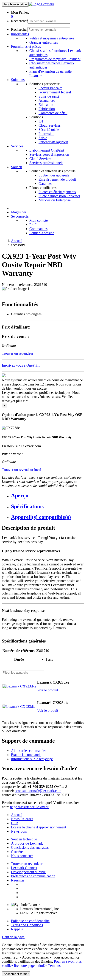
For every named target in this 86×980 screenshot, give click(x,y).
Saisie (43, 138)
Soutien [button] (16, 167)
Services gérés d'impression (49, 154)
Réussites (18, 880)
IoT (41, 121)
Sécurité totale (49, 129)
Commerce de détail (53, 113)
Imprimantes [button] (20, 34)
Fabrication (47, 109)
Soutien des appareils (54, 175)
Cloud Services (50, 125)
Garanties (45, 183)
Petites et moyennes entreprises (51, 38)
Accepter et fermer (16, 974)
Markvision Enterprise (55, 200)
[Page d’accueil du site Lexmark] (41, 4)
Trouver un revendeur (26, 864)
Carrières (17, 852)
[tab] (47, 496)
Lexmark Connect (24, 868)
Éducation (46, 105)
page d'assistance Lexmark (29, 807)
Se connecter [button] (20, 216)
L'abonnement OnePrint (46, 150)
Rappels (17, 929)
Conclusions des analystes (30, 847)
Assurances (47, 100)
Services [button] (17, 146)
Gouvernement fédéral (55, 92)
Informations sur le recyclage (32, 759)
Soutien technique (24, 839)
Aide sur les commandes (28, 751)
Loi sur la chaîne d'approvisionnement (38, 827)
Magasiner (18, 212)
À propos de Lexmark (27, 843)
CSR (14, 823)
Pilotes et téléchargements (57, 192)
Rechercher (19, 21)
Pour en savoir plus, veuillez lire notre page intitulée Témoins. (42, 963)
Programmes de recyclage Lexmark (54, 59)
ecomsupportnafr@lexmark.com (38, 791)
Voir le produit (47, 690)
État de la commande (26, 755)
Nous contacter (22, 856)
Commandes (38, 229)
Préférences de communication (33, 876)
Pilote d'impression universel (59, 196)
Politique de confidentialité (30, 921)
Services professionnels (46, 163)
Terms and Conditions (27, 925)
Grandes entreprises (43, 42)
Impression (46, 134)
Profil (33, 225)
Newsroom (19, 831)
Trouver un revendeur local (21, 470)
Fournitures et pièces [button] (26, 46)
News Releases (22, 819)
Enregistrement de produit (57, 179)
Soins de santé (49, 96)
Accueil (16, 241)
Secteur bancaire (50, 88)
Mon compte (38, 220)
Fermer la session (41, 233)
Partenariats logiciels (53, 142)
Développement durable (28, 872)
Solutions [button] (18, 80)
